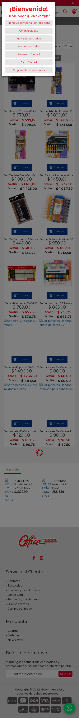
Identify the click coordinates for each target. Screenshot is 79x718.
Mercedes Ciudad (29, 46)
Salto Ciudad (29, 62)
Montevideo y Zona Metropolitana (28, 22)
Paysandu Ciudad (29, 54)
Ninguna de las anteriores (29, 70)
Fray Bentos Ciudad (29, 38)
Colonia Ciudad (28, 30)
